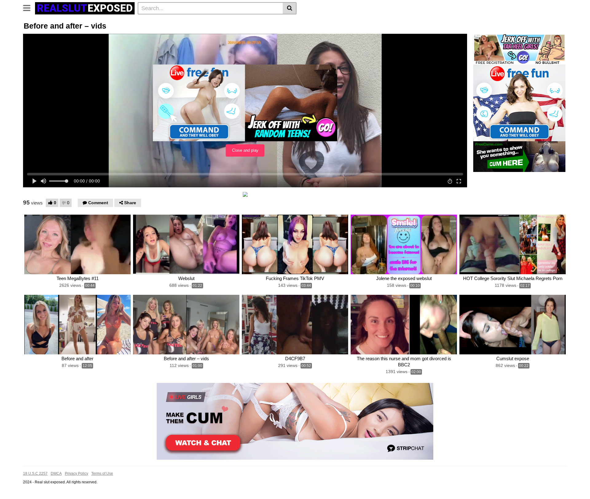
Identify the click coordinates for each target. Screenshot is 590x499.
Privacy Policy (76, 473)
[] (290, 8)
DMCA (56, 473)
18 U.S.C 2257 (35, 473)
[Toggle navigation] (29, 7)
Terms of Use (102, 473)
